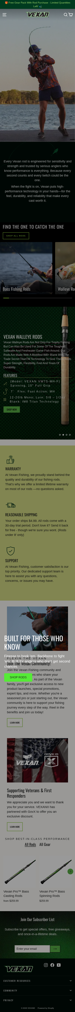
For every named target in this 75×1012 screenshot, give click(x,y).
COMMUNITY (10, 990)
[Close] (69, 457)
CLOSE (37, 535)
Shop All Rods (16, 236)
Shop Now (12, 409)
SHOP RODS (18, 677)
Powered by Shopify (46, 1008)
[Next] (70, 871)
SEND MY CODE (37, 522)
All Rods (30, 844)
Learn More (15, 722)
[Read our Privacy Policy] (64, 553)
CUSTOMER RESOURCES (17, 980)
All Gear (44, 844)
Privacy (8, 1000)
